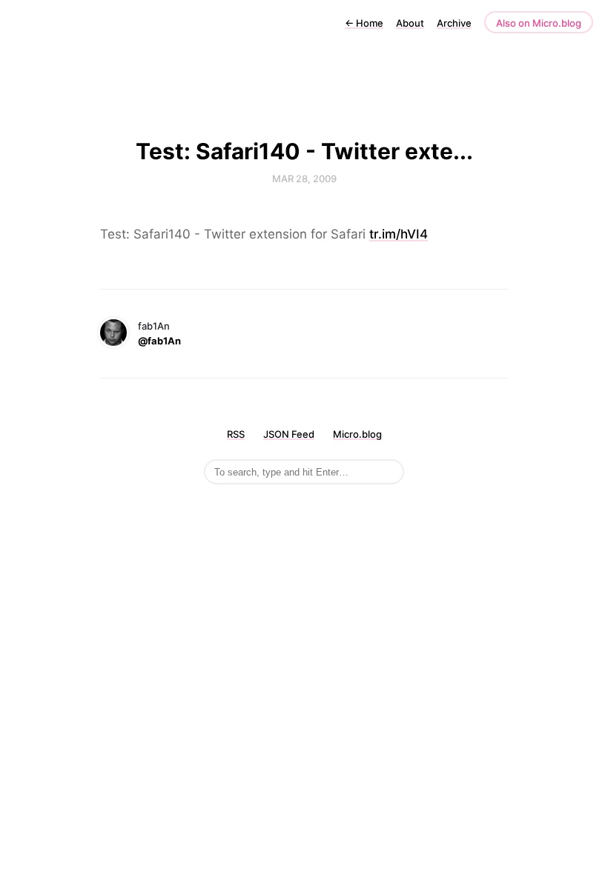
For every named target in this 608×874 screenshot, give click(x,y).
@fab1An (159, 341)
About (410, 23)
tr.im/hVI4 (398, 234)
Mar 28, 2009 (304, 178)
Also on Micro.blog (538, 23)
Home (364, 23)
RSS (236, 434)
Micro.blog (357, 434)
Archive (454, 23)
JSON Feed (288, 434)
